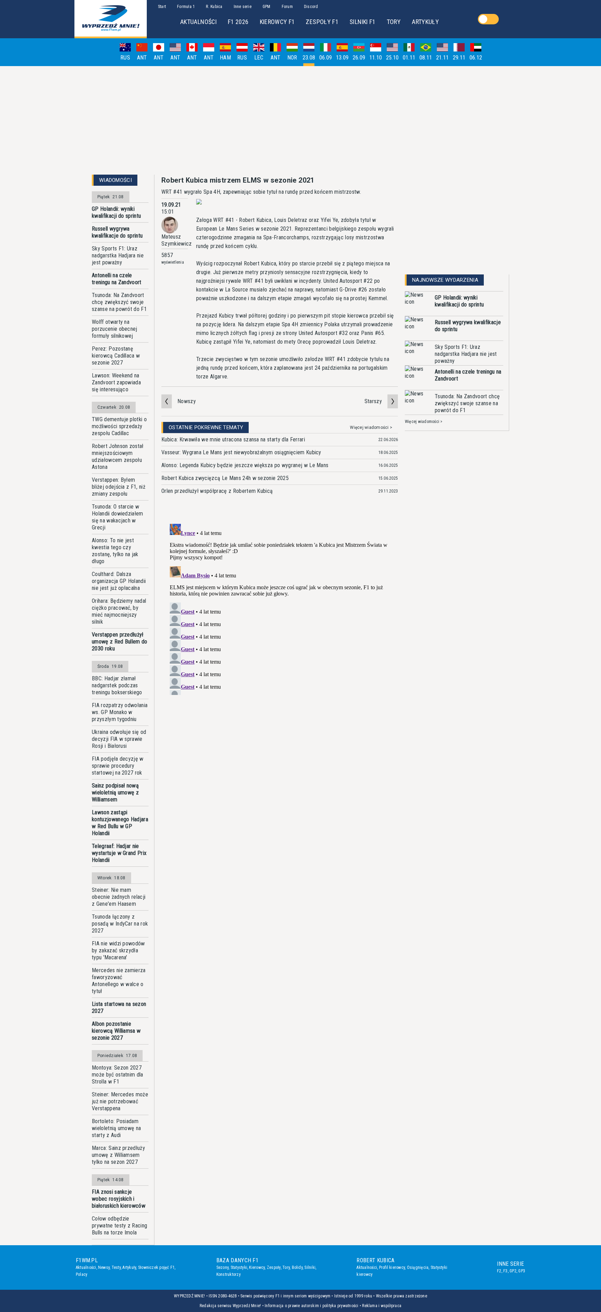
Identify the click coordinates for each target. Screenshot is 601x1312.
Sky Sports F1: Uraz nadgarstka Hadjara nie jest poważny (118, 255)
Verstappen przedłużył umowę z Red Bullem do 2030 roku (119, 641)
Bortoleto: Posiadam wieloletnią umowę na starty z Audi (116, 1128)
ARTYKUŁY (425, 21)
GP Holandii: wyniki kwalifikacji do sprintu (116, 212)
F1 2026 (238, 21)
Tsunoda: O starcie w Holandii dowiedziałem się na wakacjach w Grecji (117, 517)
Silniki (309, 1267)
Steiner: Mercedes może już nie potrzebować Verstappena (120, 1101)
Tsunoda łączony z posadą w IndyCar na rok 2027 (120, 923)
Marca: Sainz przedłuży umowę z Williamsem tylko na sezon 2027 (118, 1155)
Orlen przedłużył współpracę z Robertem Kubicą (217, 491)
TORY (394, 21)
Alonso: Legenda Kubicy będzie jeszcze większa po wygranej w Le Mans (244, 465)
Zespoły (274, 1267)
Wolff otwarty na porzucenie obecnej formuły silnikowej (114, 329)
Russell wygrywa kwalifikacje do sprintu (117, 232)
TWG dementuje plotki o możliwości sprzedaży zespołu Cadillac (119, 426)
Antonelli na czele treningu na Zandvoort (117, 279)
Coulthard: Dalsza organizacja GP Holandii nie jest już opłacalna (119, 581)
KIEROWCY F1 (277, 21)
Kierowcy (257, 1267)
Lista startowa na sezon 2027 (119, 1007)
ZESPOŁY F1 (322, 21)
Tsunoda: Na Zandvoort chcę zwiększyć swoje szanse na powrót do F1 (119, 302)
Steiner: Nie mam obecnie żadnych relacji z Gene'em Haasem (118, 897)
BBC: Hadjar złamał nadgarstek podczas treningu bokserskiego (117, 685)
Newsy (104, 1267)
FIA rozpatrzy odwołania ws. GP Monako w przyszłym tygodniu (119, 712)
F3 (505, 1271)
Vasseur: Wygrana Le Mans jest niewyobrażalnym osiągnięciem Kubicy (241, 452)
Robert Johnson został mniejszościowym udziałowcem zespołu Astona (118, 456)
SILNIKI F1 (363, 21)
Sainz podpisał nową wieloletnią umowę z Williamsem (115, 792)
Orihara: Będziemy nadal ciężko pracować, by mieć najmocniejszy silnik (119, 611)
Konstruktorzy (228, 1274)
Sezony (222, 1267)
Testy (116, 1267)
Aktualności (86, 1267)
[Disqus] (279, 608)
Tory (286, 1267)
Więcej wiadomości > (371, 427)
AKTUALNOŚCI (198, 21)
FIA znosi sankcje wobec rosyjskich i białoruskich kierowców (118, 1199)
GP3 (521, 1271)
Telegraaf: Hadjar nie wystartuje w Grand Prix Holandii (119, 853)
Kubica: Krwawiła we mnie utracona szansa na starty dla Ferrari (233, 439)
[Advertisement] (300, 120)
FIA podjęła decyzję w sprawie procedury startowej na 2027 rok (118, 765)
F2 (499, 1271)
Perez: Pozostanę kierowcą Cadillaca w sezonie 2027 (116, 355)
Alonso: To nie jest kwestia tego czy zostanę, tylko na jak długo (115, 551)
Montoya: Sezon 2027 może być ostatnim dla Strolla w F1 (117, 1074)
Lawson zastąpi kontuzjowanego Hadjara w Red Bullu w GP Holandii (120, 823)
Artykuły (129, 1267)
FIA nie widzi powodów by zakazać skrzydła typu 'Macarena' (118, 950)
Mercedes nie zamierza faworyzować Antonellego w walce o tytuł (119, 980)
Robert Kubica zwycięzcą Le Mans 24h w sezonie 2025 (225, 478)
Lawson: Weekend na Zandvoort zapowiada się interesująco (116, 382)
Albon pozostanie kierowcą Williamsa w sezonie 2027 (116, 1031)
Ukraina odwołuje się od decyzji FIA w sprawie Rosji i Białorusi (119, 739)
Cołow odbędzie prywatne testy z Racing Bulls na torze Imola (119, 1225)
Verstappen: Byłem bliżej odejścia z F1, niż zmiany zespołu (118, 487)
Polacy (81, 1274)
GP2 (513, 1271)
